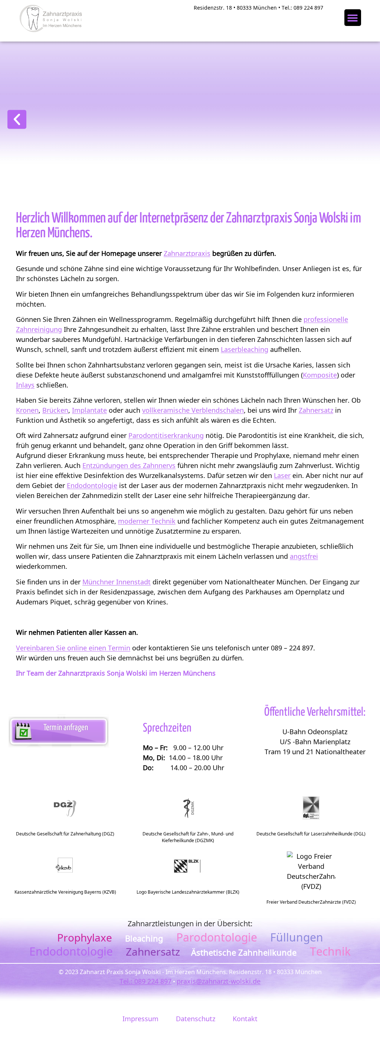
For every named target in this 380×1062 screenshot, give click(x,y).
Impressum (140, 1018)
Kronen (27, 410)
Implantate (89, 410)
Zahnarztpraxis (187, 253)
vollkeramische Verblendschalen (193, 410)
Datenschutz (195, 1018)
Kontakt (245, 1018)
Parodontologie (216, 937)
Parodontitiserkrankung (166, 435)
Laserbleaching (244, 349)
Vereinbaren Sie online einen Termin (73, 647)
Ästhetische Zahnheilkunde (245, 952)
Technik (330, 951)
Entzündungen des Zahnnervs (129, 465)
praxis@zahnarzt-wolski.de (219, 981)
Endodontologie (92, 485)
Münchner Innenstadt (116, 581)
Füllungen (296, 937)
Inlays (25, 384)
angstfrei (304, 556)
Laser (282, 475)
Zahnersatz (316, 410)
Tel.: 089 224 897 (145, 981)
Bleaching (144, 938)
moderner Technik (147, 521)
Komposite (320, 374)
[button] (352, 17)
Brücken (55, 410)
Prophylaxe (84, 937)
